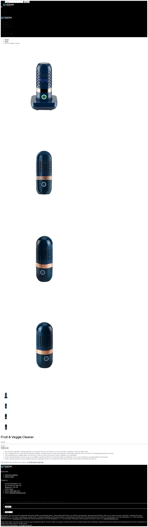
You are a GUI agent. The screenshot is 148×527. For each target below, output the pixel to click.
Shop (6, 23)
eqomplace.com (17, 518)
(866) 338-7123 (15, 491)
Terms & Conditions (11, 475)
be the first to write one (36, 462)
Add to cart (5, 448)
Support (7, 24)
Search (27, 2)
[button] (9, 33)
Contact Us (8, 26)
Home (7, 39)
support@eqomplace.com (17, 493)
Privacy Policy (9, 477)
